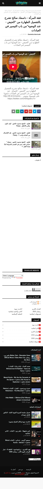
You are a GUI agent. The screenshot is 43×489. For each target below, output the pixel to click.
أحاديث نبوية (18, 309)
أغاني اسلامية (35, 328)
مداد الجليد (8, 473)
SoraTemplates (19, 474)
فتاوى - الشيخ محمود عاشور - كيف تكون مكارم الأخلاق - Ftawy (17, 125)
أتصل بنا (13, 469)
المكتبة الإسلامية (17, 314)
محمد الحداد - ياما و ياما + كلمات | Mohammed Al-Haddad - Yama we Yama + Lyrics (18, 368)
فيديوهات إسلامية (25, 10)
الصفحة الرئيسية (36, 10)
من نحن (20, 469)
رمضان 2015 (37, 311)
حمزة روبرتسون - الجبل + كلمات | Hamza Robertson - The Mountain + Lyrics (16, 390)
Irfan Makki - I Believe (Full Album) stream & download (18, 399)
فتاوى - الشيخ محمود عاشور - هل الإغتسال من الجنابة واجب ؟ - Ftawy (16, 134)
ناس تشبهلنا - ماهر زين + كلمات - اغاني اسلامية (17, 432)
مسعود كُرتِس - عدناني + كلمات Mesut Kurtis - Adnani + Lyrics (17, 441)
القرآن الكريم (36, 309)
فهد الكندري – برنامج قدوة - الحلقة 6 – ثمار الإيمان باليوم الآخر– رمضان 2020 (16, 451)
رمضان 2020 (35, 338)
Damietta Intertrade (34, 34)
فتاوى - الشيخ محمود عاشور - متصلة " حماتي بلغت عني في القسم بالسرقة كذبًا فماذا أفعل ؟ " (17, 144)
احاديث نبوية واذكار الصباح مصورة (19, 422)
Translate (19, 278)
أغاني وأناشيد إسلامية (15, 311)
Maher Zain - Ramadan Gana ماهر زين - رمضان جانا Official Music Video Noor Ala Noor (16, 358)
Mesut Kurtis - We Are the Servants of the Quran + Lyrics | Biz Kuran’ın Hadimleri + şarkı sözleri (17, 380)
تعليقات (34, 304)
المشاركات (33, 302)
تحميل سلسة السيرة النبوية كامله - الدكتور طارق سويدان (16, 414)
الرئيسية (28, 469)
